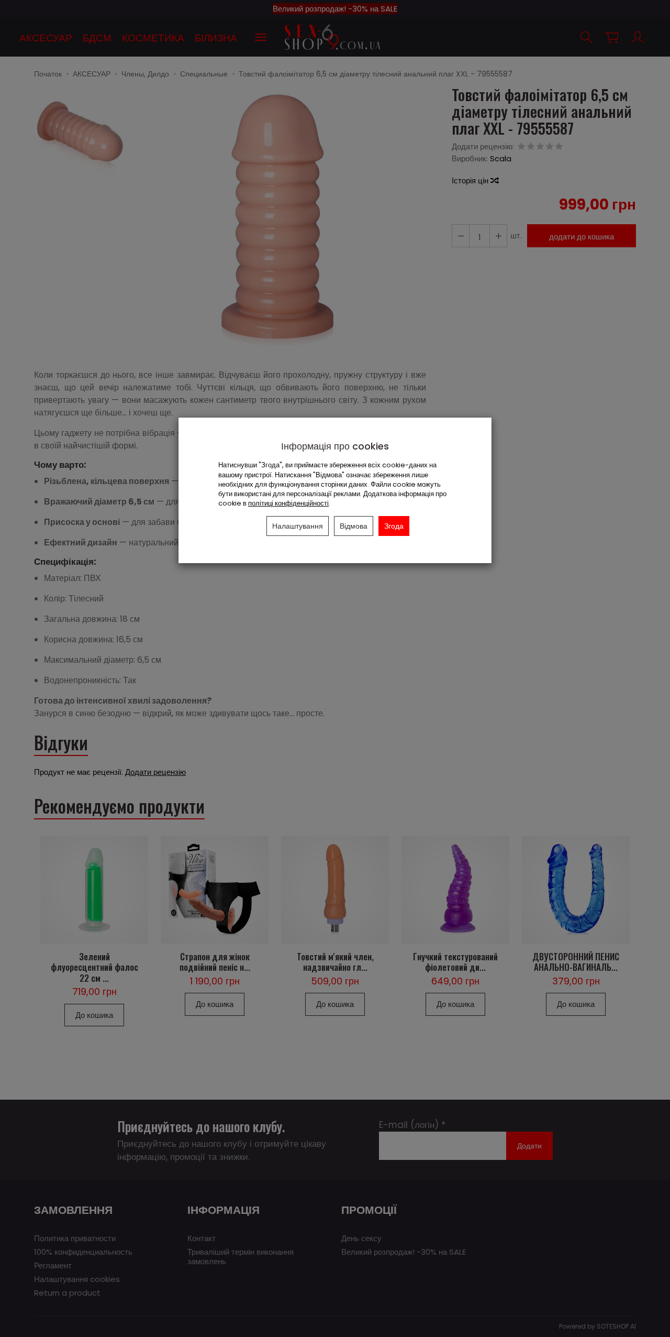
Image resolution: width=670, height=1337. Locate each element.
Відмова (353, 526)
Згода (394, 526)
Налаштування (297, 526)
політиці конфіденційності (288, 503)
